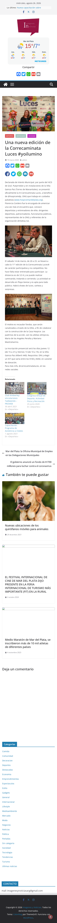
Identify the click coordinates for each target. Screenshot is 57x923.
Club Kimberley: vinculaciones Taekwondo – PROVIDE (12, 399)
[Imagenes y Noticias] (5, 84)
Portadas (6, 838)
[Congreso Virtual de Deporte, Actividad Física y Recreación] (36, 388)
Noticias (6, 829)
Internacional (8, 802)
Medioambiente (9, 811)
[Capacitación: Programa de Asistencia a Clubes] (14, 418)
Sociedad (31, 136)
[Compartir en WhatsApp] (19, 173)
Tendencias (7, 857)
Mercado (6, 815)
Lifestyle (6, 806)
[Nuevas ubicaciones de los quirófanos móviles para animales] (28, 483)
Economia (6, 774)
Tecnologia (7, 852)
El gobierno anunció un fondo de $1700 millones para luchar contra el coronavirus (29, 464)
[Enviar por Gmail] (31, 173)
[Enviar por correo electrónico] (25, 173)
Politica (5, 834)
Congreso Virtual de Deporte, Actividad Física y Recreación (36, 398)
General (6, 797)
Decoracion (7, 760)
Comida (5, 751)
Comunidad (7, 756)
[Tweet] (13, 173)
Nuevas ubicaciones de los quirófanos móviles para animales (26, 527)
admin (24, 160)
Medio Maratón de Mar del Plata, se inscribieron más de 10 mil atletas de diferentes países (27, 643)
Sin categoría (8, 843)
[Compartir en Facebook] (7, 173)
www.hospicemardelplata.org (28, 199)
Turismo (6, 861)
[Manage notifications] (50, 917)
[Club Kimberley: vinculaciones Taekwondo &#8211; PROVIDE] (14, 388)
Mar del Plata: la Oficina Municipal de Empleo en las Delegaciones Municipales (29, 453)
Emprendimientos (10, 779)
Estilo (4, 788)
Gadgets (6, 792)
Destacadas (21, 136)
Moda (4, 820)
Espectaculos (8, 783)
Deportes (9, 136)
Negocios (6, 825)
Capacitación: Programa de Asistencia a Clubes (14, 428)
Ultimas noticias (9, 866)
